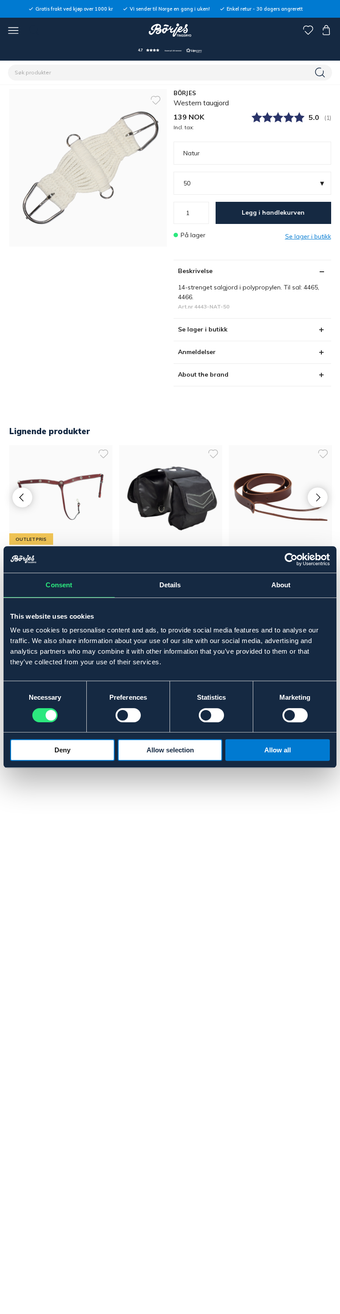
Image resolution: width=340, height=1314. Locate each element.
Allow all (277, 750)
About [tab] (281, 585)
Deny (62, 750)
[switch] (128, 715)
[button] (170, 50)
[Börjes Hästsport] (170, 30)
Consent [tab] (59, 585)
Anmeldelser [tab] (197, 352)
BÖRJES (185, 92)
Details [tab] (170, 585)
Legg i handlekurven (273, 212)
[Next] (318, 498)
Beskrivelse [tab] (195, 271)
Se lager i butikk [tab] (203, 329)
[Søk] (321, 73)
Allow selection (170, 750)
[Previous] (22, 498)
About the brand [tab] (203, 374)
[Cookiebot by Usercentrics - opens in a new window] (291, 559)
